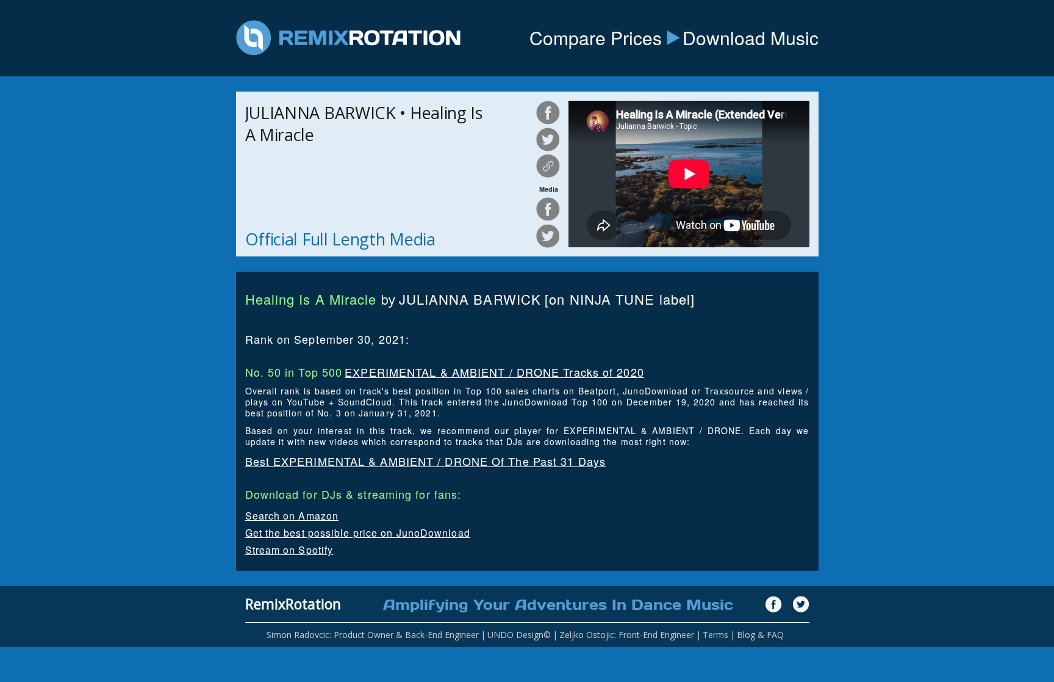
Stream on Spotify (289, 550)
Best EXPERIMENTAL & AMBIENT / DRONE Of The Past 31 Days (425, 461)
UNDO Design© (519, 634)
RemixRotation (293, 604)
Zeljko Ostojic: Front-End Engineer (626, 634)
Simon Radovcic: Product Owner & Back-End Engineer (373, 634)
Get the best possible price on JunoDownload (357, 533)
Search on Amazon (292, 516)
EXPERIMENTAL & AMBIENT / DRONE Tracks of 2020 (494, 372)
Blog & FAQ (760, 634)
